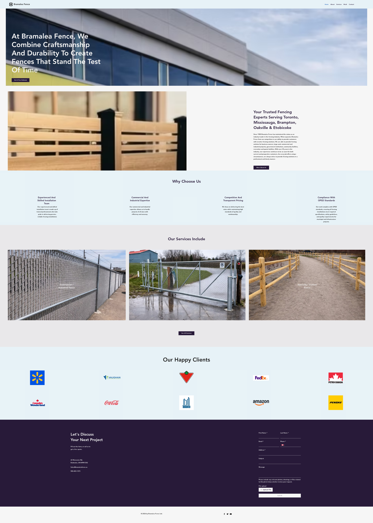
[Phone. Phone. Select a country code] (283, 445)
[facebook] (224, 514)
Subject (261, 458)
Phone (283, 441)
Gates (187, 284)
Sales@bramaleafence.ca (79, 467)
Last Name (284, 433)
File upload (262, 486)
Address (262, 450)
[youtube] (231, 514)
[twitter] (227, 514)
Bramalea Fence (22, 4)
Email (261, 441)
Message (262, 467)
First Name (263, 433)
